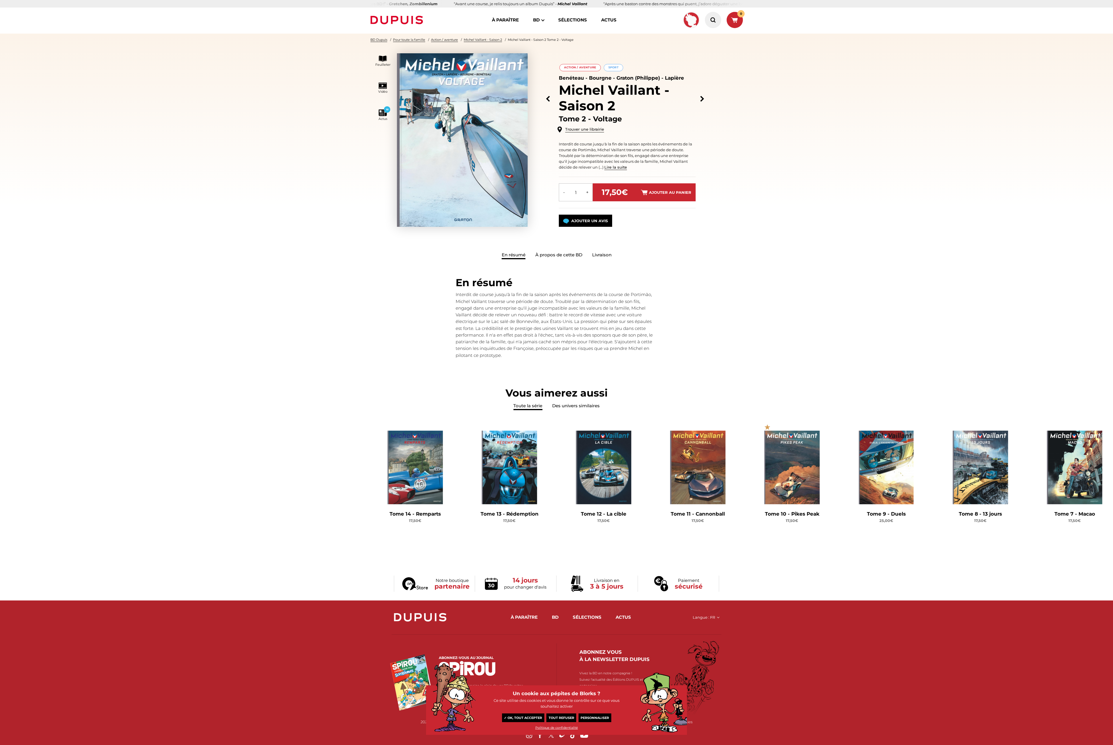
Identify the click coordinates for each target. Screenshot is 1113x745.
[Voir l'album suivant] (702, 98)
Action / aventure (444, 40)
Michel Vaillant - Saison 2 (483, 40)
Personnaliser (595, 718)
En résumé (513, 255)
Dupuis (397, 20)
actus (608, 20)
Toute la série (527, 405)
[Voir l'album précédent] (547, 98)
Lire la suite (615, 167)
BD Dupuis (378, 40)
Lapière (674, 78)
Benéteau (571, 78)
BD (536, 20)
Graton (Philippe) (638, 78)
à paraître (505, 20)
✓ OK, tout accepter (523, 718)
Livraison (602, 255)
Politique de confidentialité (556, 728)
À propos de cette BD (558, 255)
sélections (572, 20)
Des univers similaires (576, 405)
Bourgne (600, 78)
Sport (613, 67)
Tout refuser (561, 718)
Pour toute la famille (409, 40)
